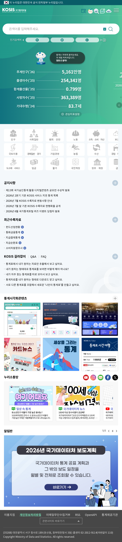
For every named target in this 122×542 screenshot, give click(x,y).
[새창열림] (90, 11)
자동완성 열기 (104, 29)
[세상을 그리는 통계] (61, 354)
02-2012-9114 (89, 532)
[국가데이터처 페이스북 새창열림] (108, 377)
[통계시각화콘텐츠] (115, 298)
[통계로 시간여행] (100, 354)
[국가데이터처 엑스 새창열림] (115, 377)
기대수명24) (26, 106)
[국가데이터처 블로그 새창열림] (100, 377)
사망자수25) (26, 98)
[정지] (112, 431)
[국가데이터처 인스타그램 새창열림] (93, 377)
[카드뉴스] (22, 354)
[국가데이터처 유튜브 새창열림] (86, 377)
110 (110, 532)
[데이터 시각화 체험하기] (61, 319)
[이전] (119, 105)
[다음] (116, 431)
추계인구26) (26, 72)
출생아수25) (26, 80)
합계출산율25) (24, 89)
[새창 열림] (31, 403)
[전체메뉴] (116, 10)
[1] (121, 98)
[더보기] (115, 183)
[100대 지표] (22, 319)
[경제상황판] (100, 319)
